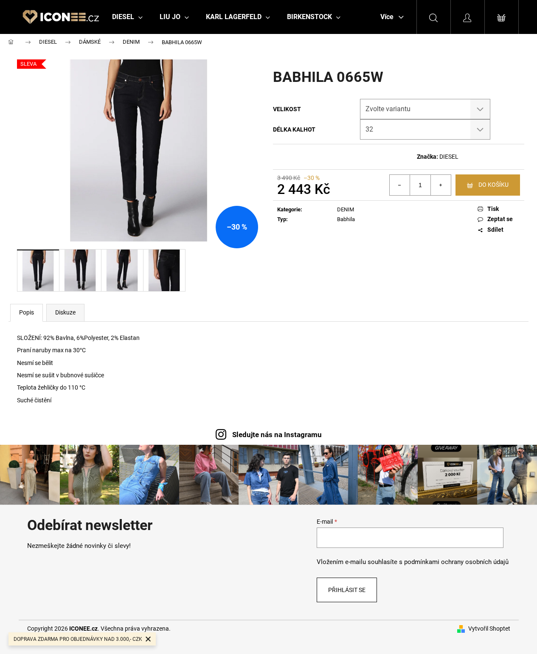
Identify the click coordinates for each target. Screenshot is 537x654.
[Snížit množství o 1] (400, 185)
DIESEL (448, 156)
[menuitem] (127, 17)
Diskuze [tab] (65, 312)
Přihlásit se (346, 590)
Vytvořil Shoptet (489, 628)
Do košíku (493, 184)
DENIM (345, 209)
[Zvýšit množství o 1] (440, 185)
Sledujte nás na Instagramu (277, 434)
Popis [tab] (26, 312)
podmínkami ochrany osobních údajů (456, 562)
